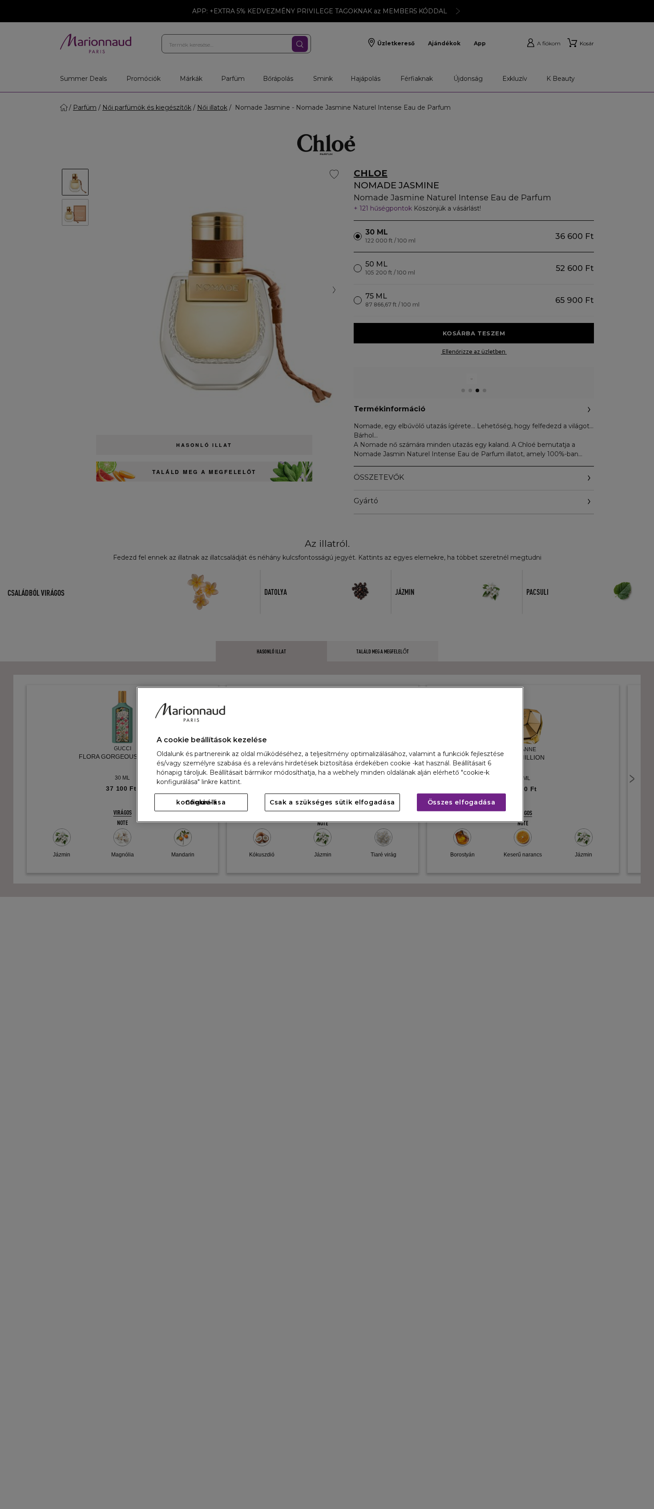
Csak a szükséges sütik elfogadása (332, 802)
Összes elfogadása (462, 802)
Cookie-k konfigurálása (201, 802)
